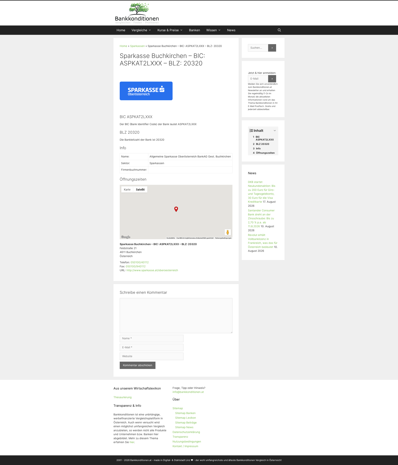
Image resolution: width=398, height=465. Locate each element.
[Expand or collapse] (275, 130)
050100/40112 (140, 262)
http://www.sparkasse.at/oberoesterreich (152, 270)
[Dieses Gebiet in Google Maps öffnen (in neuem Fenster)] (125, 237)
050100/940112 (136, 266)
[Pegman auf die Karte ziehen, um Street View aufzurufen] (228, 232)
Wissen (211, 30)
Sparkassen (137, 46)
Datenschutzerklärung (186, 432)
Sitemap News (184, 427)
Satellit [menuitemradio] (140, 189)
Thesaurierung (122, 397)
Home (121, 30)
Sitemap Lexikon (185, 417)
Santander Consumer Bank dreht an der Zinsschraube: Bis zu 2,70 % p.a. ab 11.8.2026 (261, 218)
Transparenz (180, 436)
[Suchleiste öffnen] (279, 30)
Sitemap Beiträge (186, 422)
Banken (194, 30)
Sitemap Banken (185, 413)
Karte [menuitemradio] (127, 189)
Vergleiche (139, 30)
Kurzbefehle (171, 238)
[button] (176, 209)
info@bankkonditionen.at (188, 392)
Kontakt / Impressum (185, 446)
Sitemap (178, 408)
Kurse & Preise (168, 30)
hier (132, 442)
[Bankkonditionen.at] (136, 12)
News (231, 30)
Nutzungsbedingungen (223, 238)
